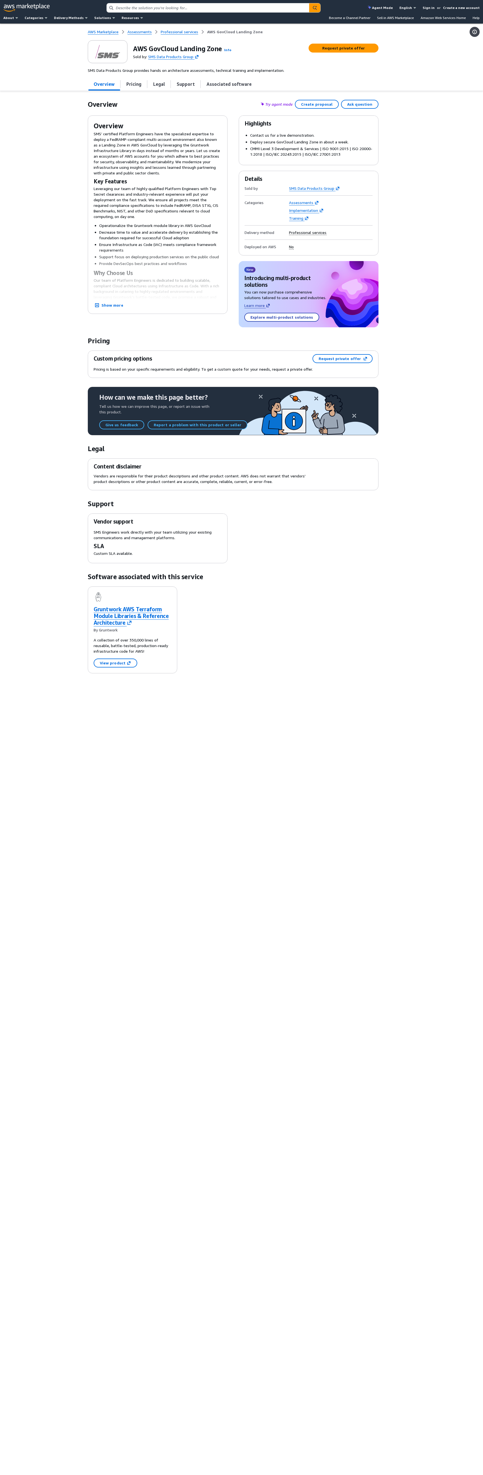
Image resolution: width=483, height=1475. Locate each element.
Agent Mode (382, 8)
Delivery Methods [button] (69, 18)
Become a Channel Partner (349, 18)
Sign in (429, 8)
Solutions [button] (102, 18)
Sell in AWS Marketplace (395, 18)
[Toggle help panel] (475, 32)
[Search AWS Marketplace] (314, 7)
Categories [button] (34, 18)
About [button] (8, 18)
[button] (227, 50)
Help (476, 18)
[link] (235, 32)
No (291, 247)
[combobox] (208, 7)
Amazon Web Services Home (443, 18)
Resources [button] (130, 18)
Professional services (307, 232)
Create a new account (461, 8)
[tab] (104, 84)
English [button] (405, 8)
